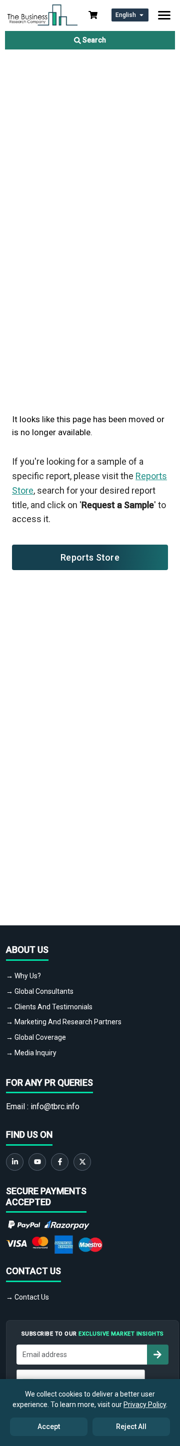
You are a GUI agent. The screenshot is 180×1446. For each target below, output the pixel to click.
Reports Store (90, 557)
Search (93, 40)
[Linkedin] (15, 1162)
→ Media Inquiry (31, 1053)
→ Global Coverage (36, 1037)
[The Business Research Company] (43, 14)
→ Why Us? (23, 976)
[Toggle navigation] (164, 15)
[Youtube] (37, 1162)
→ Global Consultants (40, 991)
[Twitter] (82, 1162)
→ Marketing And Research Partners (64, 1022)
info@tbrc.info (55, 1106)
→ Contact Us (27, 1297)
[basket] (93, 15)
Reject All (131, 1427)
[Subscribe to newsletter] (157, 1355)
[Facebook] (59, 1162)
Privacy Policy (145, 1405)
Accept (49, 1427)
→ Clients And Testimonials (49, 1007)
